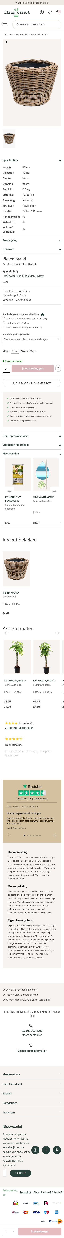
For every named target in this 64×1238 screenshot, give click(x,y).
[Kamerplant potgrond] (18, 474)
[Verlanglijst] (49, 12)
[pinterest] (57, 1150)
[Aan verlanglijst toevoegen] (58, 368)
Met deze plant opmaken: (16, 334)
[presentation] (9, 491)
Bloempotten (18, 34)
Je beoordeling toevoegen (19, 728)
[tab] (32, 1075)
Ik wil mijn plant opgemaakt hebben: (21, 314)
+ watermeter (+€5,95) (17, 323)
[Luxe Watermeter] (46, 474)
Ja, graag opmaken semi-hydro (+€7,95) (26, 318)
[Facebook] (46, 1150)
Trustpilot (25, 1192)
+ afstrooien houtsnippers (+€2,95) (23, 327)
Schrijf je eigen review (30, 276)
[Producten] (42, 12)
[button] (6, 42)
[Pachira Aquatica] (17, 657)
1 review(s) (9, 276)
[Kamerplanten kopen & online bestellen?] (17, 12)
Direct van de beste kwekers (33, 2)
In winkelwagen (39, 1231)
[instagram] (35, 1150)
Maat (5, 351)
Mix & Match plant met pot (32, 383)
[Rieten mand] (16, 568)
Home (8, 34)
